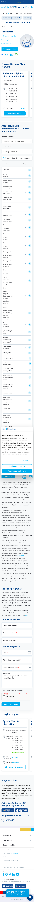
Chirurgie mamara (9, 40)
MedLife (4, 13)
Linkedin (13, 874)
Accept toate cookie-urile (17, 471)
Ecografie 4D (7, 44)
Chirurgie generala (9, 36)
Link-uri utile (7, 840)
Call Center (10, 853)
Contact (6, 850)
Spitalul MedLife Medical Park (11, 723)
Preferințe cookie (15, 466)
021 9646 (23, 109)
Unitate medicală (8, 136)
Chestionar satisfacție (10, 860)
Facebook (3, 874)
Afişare (25, 460)
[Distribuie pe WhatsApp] (16, 54)
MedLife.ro (7, 835)
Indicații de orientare (16, 767)
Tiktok (10, 874)
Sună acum (8, 476)
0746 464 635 (16, 762)
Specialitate (6, 147)
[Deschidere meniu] (2, 6)
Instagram (6, 874)
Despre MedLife (9, 845)
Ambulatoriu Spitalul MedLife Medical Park (13, 75)
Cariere (5, 857)
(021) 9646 (20, 555)
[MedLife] (17, 7)
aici (26, 615)
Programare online (32, 7)
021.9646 (10, 820)
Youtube (18, 874)
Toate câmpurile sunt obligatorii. (13, 690)
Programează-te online (11, 816)
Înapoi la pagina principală (11, 18)
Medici (11, 13)
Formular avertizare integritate (13, 867)
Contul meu (29, 7)
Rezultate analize (26, 7)
